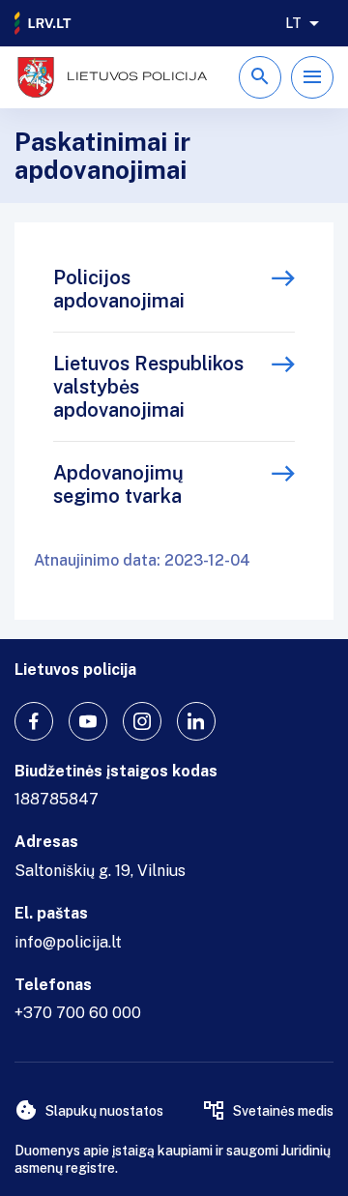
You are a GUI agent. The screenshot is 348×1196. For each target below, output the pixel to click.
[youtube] (88, 721)
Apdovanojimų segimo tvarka (118, 484)
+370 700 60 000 (77, 1013)
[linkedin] (196, 721)
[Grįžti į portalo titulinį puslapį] (43, 23)
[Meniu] (312, 77)
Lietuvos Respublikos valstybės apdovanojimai (148, 387)
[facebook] (33, 721)
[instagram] (142, 721)
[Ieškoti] (260, 77)
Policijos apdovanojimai (119, 289)
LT (293, 23)
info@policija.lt (68, 942)
